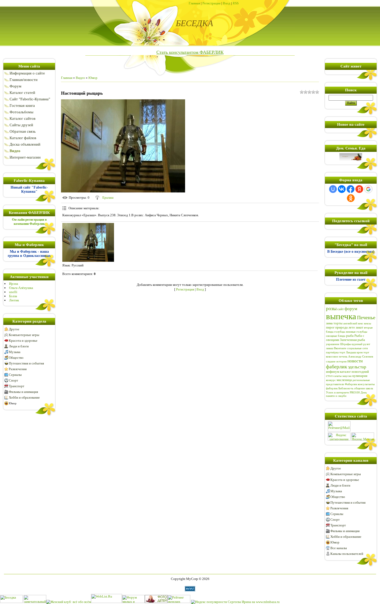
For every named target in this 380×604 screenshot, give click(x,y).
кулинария (359, 376)
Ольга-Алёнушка (21, 288)
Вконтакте (340, 348)
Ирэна (13, 284)
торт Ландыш (347, 352)
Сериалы (15, 375)
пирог (330, 327)
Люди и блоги (19, 346)
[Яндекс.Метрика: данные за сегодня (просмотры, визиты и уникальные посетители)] (362, 437)
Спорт (13, 380)
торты (338, 323)
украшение (332, 344)
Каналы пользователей (346, 554)
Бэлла (13, 296)
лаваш (329, 348)
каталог (345, 372)
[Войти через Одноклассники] (351, 198)
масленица (344, 380)
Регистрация (211, 3)
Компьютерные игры (24, 335)
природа (341, 327)
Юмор (13, 403)
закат (359, 327)
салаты (337, 376)
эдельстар (357, 366)
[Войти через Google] (368, 189)
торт (366, 352)
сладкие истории (336, 361)
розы (331, 308)
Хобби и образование (24, 397)
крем (360, 352)
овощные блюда (335, 335)
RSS (236, 3)
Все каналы (338, 548)
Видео (80, 78)
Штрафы (345, 344)
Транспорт (16, 386)
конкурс (331, 380)
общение (359, 388)
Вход (226, 3)
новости (355, 361)
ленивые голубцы (356, 331)
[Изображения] (88, 242)
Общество (16, 358)
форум (351, 308)
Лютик (14, 300)
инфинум (332, 372)
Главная (194, 3)
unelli (13, 292)
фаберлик (336, 366)
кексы (367, 323)
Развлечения (18, 369)
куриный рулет (361, 344)
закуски (347, 376)
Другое (14, 329)
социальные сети (357, 348)
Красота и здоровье (23, 340)
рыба (350, 336)
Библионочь (345, 388)
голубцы (339, 331)
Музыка (14, 352)
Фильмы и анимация (23, 392)
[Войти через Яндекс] (359, 189)
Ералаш (107, 197)
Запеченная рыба (352, 340)
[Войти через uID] (333, 189)
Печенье (366, 317)
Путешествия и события (26, 363)
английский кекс (353, 323)
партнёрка (332, 352)
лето (351, 327)
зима (329, 323)
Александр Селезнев (360, 356)
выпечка (341, 316)
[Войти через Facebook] (350, 189)
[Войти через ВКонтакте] (342, 189)
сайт (340, 309)
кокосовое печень (336, 356)
